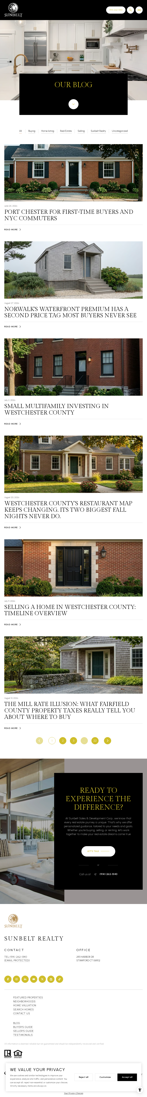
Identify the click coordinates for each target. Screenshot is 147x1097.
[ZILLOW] (50, 979)
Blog (16, 1023)
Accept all (127, 1077)
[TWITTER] (42, 979)
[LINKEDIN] (25, 979)
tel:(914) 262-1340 (15, 956)
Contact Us (115, 9)
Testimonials (23, 1034)
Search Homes (23, 1009)
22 (95, 740)
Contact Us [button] (21, 1013)
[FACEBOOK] (7, 979)
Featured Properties (28, 997)
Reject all (83, 1077)
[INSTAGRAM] (16, 979)
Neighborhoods (24, 1001)
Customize (105, 1077)
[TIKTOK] (59, 979)
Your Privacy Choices (73, 1093)
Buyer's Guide (23, 1027)
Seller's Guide (23, 1031)
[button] (98, 851)
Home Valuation (24, 1005)
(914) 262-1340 (109, 874)
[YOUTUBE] (33, 979)
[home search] (130, 10)
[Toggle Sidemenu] (139, 10)
